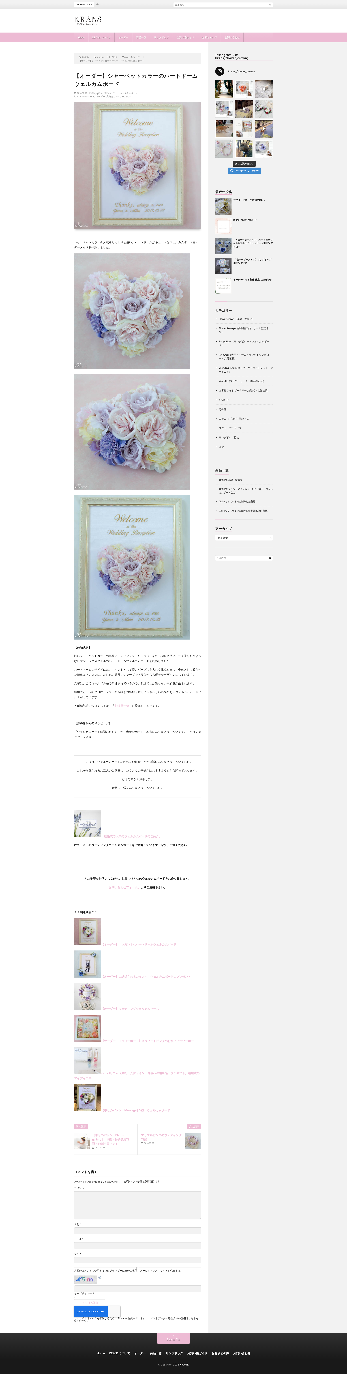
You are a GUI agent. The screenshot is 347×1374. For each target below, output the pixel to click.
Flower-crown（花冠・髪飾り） (237, 318)
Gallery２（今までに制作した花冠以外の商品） (244, 510)
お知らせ (224, 399)
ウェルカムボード (86, 96)
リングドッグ (161, 37)
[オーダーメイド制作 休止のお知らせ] (223, 286)
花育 (221, 446)
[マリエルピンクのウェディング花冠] (193, 1141)
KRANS (184, 1364)
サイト (78, 1253)
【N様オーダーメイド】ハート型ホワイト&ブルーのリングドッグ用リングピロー (253, 243)
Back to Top (173, 1339)
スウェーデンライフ (230, 427)
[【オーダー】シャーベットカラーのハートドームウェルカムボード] (132, 368)
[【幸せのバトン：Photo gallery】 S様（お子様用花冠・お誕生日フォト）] (82, 1141)
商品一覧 (141, 37)
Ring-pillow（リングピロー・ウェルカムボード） (116, 93)
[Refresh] (100, 1277)
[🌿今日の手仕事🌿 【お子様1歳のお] (224, 149)
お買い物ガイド (185, 37)
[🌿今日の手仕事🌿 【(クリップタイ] (244, 89)
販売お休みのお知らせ (245, 219)
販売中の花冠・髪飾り (230, 479)
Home (81, 37)
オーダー (123, 37)
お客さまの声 (209, 37)
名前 (77, 1224)
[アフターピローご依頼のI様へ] (223, 206)
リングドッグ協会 (229, 437)
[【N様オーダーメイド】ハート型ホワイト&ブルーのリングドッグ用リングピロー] (223, 246)
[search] (270, 4)
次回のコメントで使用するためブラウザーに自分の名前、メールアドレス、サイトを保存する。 (128, 1270)
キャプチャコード (84, 1293)
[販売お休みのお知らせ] (223, 226)
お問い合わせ (232, 37)
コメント (79, 1188)
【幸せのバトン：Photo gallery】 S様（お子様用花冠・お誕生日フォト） (110, 1139)
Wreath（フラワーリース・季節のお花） (242, 381)
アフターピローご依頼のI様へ (158, 4)
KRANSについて (101, 37)
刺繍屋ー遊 (122, 705)
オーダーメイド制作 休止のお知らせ (252, 279)
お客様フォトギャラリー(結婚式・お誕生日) (243, 390)
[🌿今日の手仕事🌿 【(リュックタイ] (264, 109)
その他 (222, 409)
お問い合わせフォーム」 (125, 887)
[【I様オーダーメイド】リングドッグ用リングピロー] (223, 266)
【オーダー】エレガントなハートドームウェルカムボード (138, 944)
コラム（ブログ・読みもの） (235, 418)
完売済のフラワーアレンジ (119, 96)
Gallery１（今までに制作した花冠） (238, 501)
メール (78, 1239)
